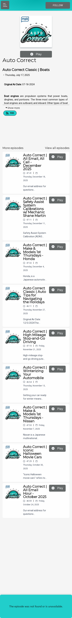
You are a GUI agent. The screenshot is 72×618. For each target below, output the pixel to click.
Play (39, 54)
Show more (14, 107)
